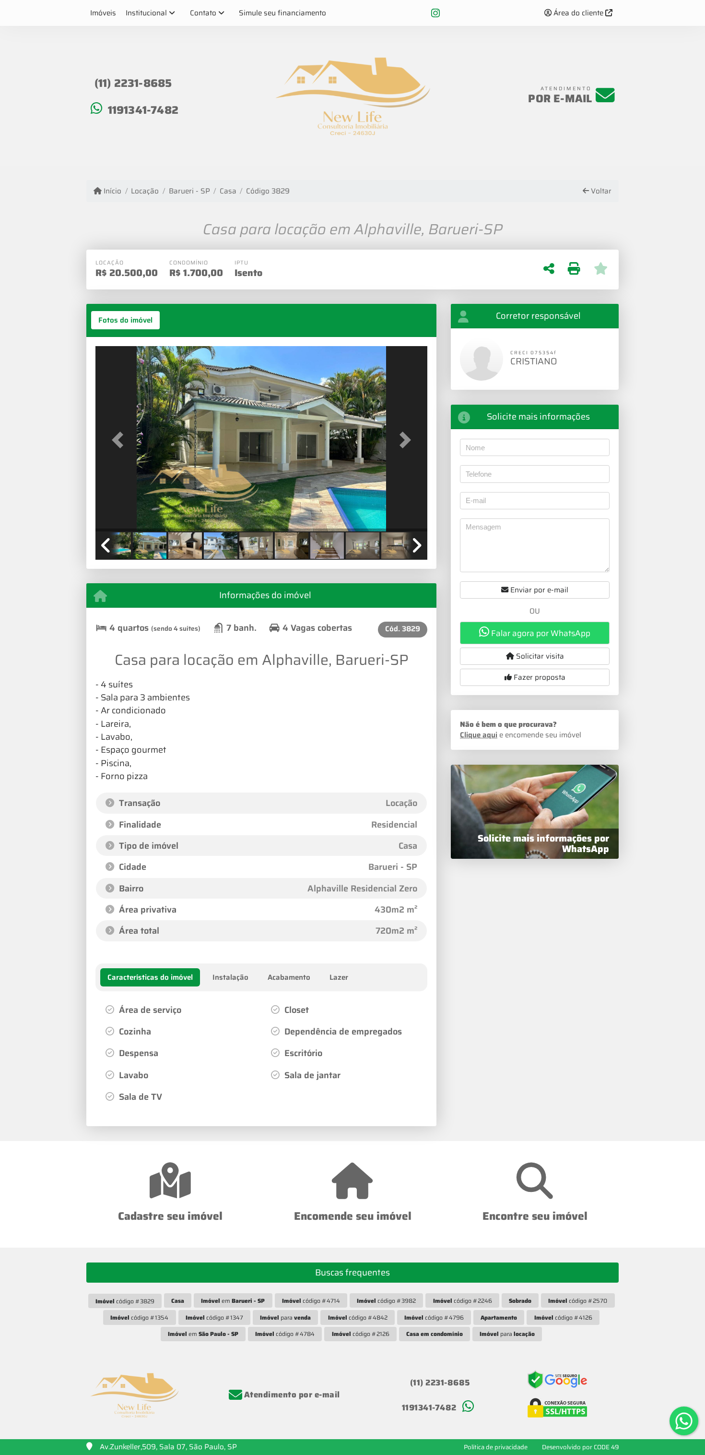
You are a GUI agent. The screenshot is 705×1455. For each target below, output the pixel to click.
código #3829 (124, 1301)
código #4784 (285, 1333)
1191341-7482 (143, 110)
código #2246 (462, 1300)
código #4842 (358, 1317)
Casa (228, 191)
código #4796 (434, 1317)
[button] (120, 439)
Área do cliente (578, 13)
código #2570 (577, 1300)
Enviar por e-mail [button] (538, 590)
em (233, 1300)
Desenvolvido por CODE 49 (580, 1447)
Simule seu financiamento (282, 13)
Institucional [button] (146, 13)
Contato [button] (203, 13)
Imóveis (103, 13)
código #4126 (563, 1317)
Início (111, 191)
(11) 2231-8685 (133, 83)
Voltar (600, 191)
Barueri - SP (189, 191)
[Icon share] (435, 13)
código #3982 (386, 1300)
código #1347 (214, 1317)
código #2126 (360, 1333)
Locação (145, 191)
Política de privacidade (496, 1447)
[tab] (125, 320)
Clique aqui (478, 735)
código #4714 (311, 1300)
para (285, 1317)
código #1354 (139, 1317)
